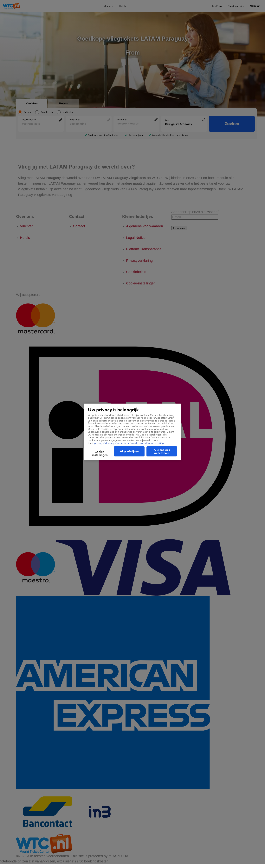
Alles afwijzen (129, 451)
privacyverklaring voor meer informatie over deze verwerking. (129, 443)
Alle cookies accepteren (162, 451)
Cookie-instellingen (100, 453)
